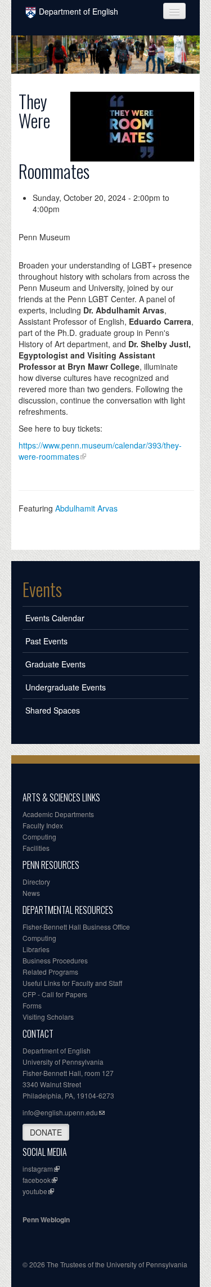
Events (42, 589)
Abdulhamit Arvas (86, 508)
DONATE (46, 1132)
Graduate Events (55, 664)
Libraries (36, 949)
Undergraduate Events (65, 687)
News (31, 893)
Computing (39, 836)
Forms (32, 1005)
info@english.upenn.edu (60, 1112)
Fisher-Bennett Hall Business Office (76, 926)
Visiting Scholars (48, 1016)
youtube (35, 1191)
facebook (37, 1180)
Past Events (46, 641)
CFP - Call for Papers (55, 994)
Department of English (78, 11)
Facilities (36, 848)
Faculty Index (43, 825)
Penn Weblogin (46, 1219)
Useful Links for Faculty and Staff (72, 983)
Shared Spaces (52, 710)
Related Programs (50, 971)
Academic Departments (58, 814)
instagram (38, 1168)
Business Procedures (55, 960)
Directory (36, 881)
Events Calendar (54, 618)
